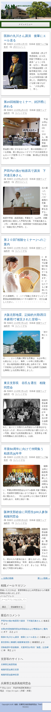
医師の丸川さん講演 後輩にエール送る (19, 637)
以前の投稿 (7, 578)
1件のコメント (19, 47)
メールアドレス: (7, 596)
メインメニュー (25, 24)
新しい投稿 (44, 578)
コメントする (21, 113)
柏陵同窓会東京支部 (10, 669)
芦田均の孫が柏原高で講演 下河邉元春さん (21, 621)
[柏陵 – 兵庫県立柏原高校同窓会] (19, 9)
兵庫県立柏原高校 (9, 664)
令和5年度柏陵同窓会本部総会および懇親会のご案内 (24, 629)
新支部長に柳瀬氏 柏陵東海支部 (15, 642)
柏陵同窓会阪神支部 (10, 674)
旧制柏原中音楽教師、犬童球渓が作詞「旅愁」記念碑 (25, 647)
